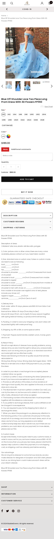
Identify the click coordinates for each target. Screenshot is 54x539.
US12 (38, 114)
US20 (16, 120)
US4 (14, 114)
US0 (3, 114)
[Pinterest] (13, 510)
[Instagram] (18, 510)
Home (3, 15)
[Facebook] (2, 510)
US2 (9, 114)
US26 (36, 120)
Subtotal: (5, 172)
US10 (32, 114)
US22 (23, 120)
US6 (20, 114)
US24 (29, 120)
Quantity (5, 162)
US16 (4, 120)
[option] (27, 9)
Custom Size (7, 125)
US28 (42, 120)
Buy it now (27, 192)
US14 (44, 114)
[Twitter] (7, 510)
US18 (10, 120)
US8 (26, 114)
